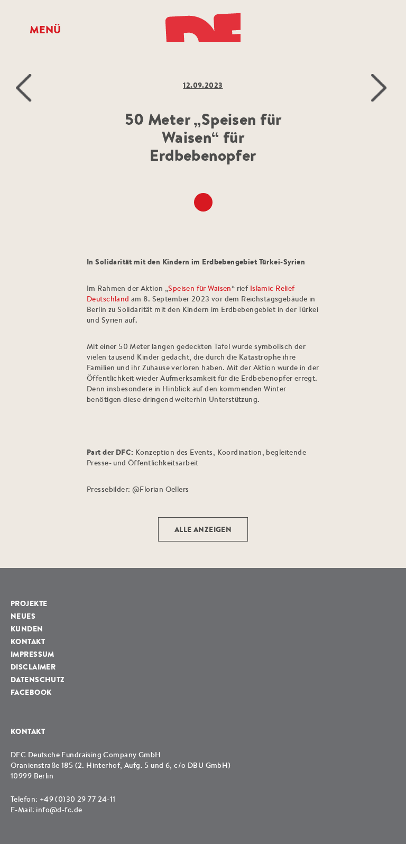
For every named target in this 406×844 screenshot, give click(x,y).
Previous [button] (25, 88)
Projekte (29, 603)
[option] (203, 284)
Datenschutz (38, 679)
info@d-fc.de (59, 809)
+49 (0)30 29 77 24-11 (78, 799)
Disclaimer (33, 667)
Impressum (32, 654)
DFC (203, 26)
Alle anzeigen (203, 529)
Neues (23, 616)
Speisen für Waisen (200, 288)
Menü (45, 29)
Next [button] (380, 88)
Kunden (27, 628)
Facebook (31, 692)
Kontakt (28, 641)
